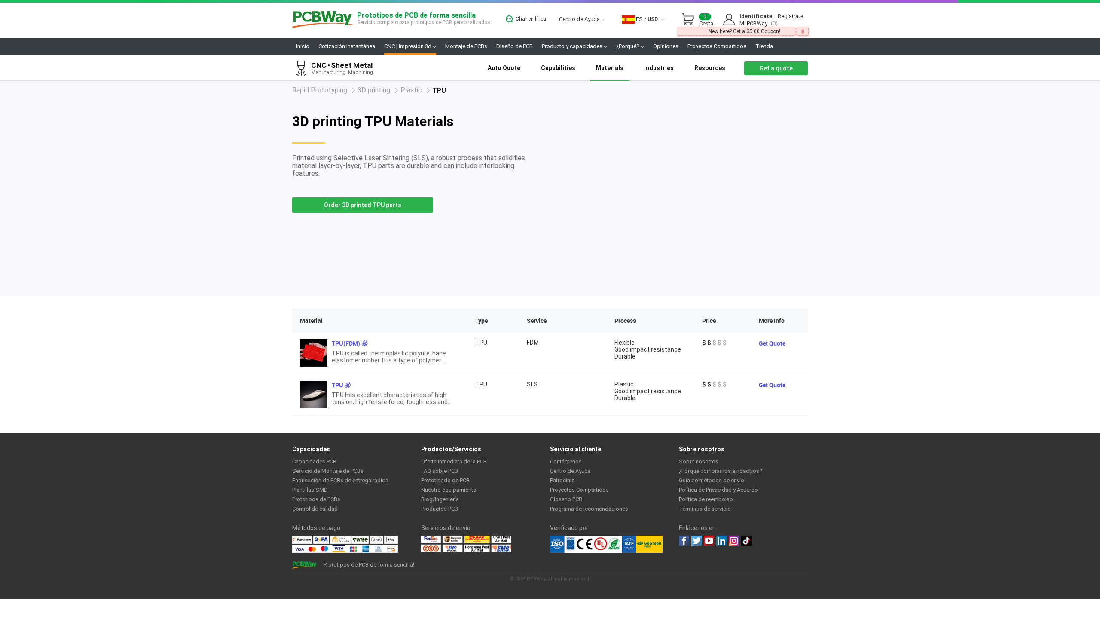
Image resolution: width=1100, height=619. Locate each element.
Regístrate (790, 16)
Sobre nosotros (698, 461)
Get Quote (772, 343)
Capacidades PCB (314, 461)
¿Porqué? (628, 46)
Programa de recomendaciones (589, 509)
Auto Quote (504, 67)
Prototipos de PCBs (316, 499)
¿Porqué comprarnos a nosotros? (720, 471)
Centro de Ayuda (580, 19)
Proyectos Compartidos (717, 46)
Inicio (302, 46)
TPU (337, 385)
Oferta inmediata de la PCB (454, 461)
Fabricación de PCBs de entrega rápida (340, 480)
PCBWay (322, 20)
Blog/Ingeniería (440, 499)
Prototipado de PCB (445, 480)
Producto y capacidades (573, 46)
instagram (734, 541)
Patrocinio (562, 480)
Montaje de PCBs (466, 46)
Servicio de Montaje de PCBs (328, 471)
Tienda (764, 46)
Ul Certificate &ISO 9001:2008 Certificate (593, 544)
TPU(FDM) (346, 343)
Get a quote (776, 68)
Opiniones (665, 46)
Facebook (684, 541)
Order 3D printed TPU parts (362, 205)
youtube (709, 541)
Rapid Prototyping (319, 90)
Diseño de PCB (514, 46)
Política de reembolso (706, 499)
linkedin (721, 541)
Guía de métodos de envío (711, 480)
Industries (659, 67)
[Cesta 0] (690, 19)
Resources (709, 67)
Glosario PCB (566, 499)
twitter (696, 541)
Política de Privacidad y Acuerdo (718, 490)
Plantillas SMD (310, 490)
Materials (609, 67)
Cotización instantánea (346, 46)
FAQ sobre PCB (439, 471)
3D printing (374, 90)
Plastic (411, 90)
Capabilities (558, 67)
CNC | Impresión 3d (408, 46)
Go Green (649, 544)
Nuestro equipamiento (449, 490)
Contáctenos (566, 461)
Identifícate (755, 16)
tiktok (746, 541)
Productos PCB (439, 509)
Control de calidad (315, 509)
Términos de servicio (705, 509)
